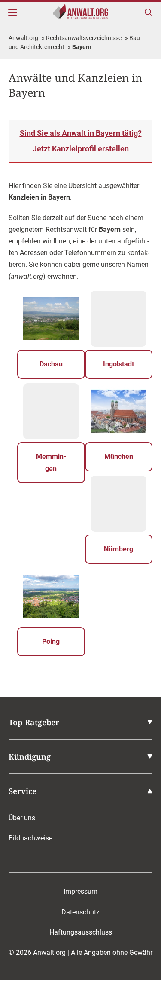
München (118, 456)
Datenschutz (80, 912)
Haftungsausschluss (80, 932)
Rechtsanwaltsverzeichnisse (84, 37)
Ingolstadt (118, 364)
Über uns (22, 818)
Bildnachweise (30, 838)
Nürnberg (118, 549)
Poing (51, 641)
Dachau (51, 364)
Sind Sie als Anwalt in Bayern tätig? (81, 141)
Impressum (80, 891)
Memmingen (51, 462)
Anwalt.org (23, 37)
